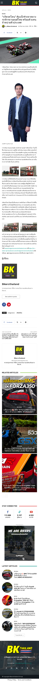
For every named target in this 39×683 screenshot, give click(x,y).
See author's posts (11, 296)
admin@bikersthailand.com (23, 663)
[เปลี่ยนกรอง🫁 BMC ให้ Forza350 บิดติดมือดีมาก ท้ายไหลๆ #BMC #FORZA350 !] (19, 395)
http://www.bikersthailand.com (19, 360)
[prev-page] (3, 496)
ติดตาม (19, 511)
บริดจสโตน (19, 313)
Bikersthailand (12, 26)
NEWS (9, 10)
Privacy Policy (12, 680)
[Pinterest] (22, 668)
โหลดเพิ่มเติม (18, 635)
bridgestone (11, 313)
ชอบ (8, 511)
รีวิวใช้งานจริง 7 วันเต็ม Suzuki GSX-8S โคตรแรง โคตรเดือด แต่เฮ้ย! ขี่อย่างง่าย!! (19, 450)
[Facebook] (6, 668)
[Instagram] (12, 668)
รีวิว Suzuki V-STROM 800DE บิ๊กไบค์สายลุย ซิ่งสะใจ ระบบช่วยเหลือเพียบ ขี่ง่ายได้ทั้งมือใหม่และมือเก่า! (24, 614)
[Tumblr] (27, 668)
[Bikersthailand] (3, 26)
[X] (33, 668)
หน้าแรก (4, 10)
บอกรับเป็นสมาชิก (31, 511)
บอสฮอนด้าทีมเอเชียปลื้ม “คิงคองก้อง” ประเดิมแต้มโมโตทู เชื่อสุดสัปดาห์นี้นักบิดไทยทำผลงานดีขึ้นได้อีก (10, 336)
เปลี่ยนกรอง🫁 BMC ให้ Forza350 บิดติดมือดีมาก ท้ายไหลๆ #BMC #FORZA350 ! (19, 411)
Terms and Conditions (24, 680)
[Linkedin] (17, 668)
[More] (26, 33)
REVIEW (19, 407)
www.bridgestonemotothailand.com (16, 248)
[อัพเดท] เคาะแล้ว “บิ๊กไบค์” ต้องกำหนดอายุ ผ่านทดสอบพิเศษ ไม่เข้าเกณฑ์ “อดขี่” (29, 335)
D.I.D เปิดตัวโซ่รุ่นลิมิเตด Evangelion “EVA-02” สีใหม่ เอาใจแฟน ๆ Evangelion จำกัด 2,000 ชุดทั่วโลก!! (19, 488)
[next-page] (6, 496)
